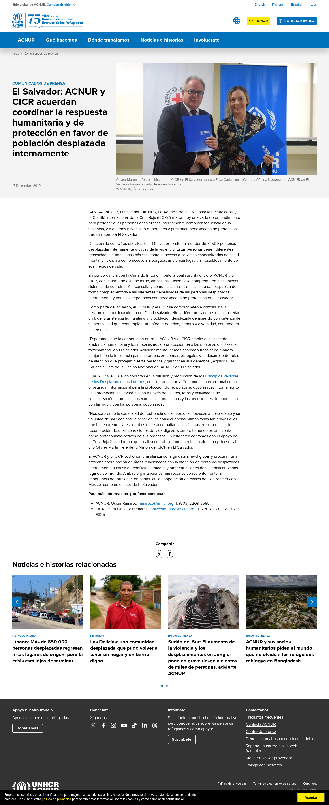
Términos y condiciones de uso (275, 783)
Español (296, 4)
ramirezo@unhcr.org (156, 503)
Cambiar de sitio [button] (59, 4)
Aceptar (311, 797)
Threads (155, 725)
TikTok (134, 725)
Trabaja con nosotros (264, 765)
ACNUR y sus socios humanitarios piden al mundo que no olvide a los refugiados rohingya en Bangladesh (280, 651)
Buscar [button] (222, 20)
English (260, 4)
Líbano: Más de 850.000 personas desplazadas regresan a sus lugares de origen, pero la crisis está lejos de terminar (47, 651)
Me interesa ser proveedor (269, 757)
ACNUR (26, 40)
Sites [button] (236, 20)
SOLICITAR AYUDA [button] (299, 20)
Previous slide (17, 602)
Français (278, 4)
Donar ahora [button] (27, 728)
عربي (313, 4)
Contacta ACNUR (261, 724)
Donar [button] (261, 20)
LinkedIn (144, 725)
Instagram (114, 725)
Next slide (312, 602)
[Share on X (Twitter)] (159, 554)
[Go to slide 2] (168, 687)
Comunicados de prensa (41, 53)
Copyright (310, 783)
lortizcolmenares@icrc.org (172, 509)
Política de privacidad (232, 783)
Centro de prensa (261, 731)
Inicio (15, 53)
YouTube (124, 725)
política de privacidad (56, 799)
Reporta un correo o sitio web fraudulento (271, 748)
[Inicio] (43, 20)
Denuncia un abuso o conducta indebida (281, 738)
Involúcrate (206, 40)
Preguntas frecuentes (264, 717)
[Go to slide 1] (163, 687)
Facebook (103, 725)
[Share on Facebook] (169, 554)
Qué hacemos (61, 40)
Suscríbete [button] (181, 739)
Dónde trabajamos (108, 40)
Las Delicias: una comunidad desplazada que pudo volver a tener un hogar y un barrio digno (124, 651)
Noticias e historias (162, 40)
